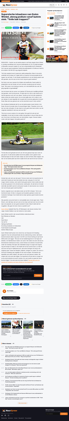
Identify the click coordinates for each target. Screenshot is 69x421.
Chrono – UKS (14, 9)
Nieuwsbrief (21, 418)
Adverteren (10, 418)
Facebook (16, 27)
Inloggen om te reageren (10, 313)
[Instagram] (8, 415)
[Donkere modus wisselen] (59, 4)
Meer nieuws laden (22, 403)
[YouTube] (2, 415)
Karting (7, 9)
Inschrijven (38, 275)
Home (2, 9)
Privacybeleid (28, 418)
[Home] (9, 5)
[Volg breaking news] (56, 4)
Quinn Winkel (4, 209)
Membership (4, 418)
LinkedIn (26, 27)
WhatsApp (8, 27)
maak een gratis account (24, 313)
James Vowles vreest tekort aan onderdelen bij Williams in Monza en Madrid (37, 1)
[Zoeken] (61, 4)
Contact (16, 418)
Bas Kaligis (6, 22)
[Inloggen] (66, 4)
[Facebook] (5, 415)
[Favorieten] (64, 4)
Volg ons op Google (36, 27)
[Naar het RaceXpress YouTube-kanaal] (57, 58)
